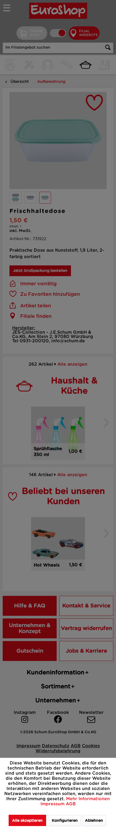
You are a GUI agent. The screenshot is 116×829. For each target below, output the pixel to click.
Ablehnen (94, 821)
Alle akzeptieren (27, 821)
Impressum (53, 804)
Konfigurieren (65, 821)
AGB (71, 804)
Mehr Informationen (88, 799)
